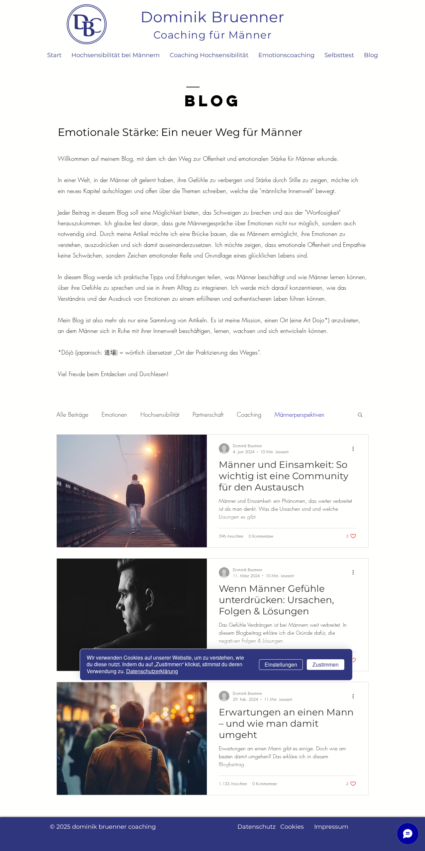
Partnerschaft (208, 414)
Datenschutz (256, 826)
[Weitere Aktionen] (355, 449)
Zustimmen (325, 665)
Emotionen (114, 414)
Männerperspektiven (299, 414)
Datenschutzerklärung (152, 671)
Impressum (331, 826)
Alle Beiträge (72, 414)
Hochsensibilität (159, 414)
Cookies (292, 826)
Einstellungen (281, 665)
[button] (360, 415)
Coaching (249, 414)
